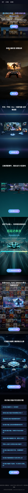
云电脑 (7, 2)
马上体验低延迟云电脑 (14, 270)
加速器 (11, 2)
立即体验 (14, 26)
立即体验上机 (14, 152)
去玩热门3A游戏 (14, 329)
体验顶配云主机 (14, 211)
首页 (3, 2)
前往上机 (14, 93)
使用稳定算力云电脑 (14, 386)
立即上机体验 (14, 472)
